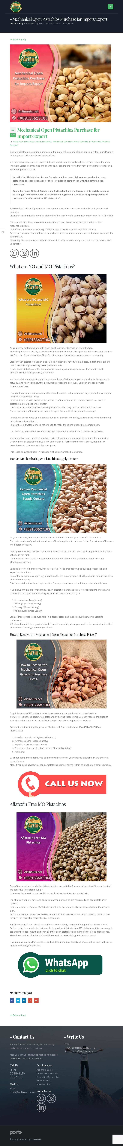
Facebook (12, 1000)
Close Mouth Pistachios (24, 141)
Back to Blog (19, 39)
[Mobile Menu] (110, 6)
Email (36, 1000)
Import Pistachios (44, 141)
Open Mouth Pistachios (90, 141)
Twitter (18, 1000)
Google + (30, 1000)
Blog (21, 23)
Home (13, 23)
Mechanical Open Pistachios (66, 141)
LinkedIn (24, 1000)
